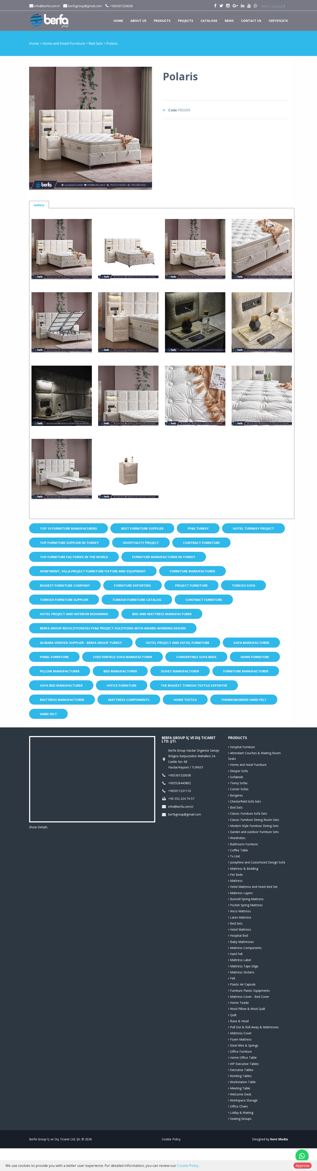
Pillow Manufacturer (59, 671)
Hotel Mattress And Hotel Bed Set (253, 887)
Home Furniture (255, 657)
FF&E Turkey (198, 528)
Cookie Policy (171, 1139)
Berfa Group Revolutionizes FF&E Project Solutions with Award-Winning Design (113, 628)
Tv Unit (234, 856)
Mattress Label (240, 960)
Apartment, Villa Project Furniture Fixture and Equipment (93, 571)
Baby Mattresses (241, 942)
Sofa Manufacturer (251, 642)
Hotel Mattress (240, 929)
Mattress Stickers (241, 972)
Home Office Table (243, 1057)
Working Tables (240, 1076)
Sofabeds (236, 777)
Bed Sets (96, 43)
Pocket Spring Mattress (246, 905)
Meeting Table (239, 1088)
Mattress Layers (241, 893)
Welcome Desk (240, 1094)
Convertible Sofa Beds (196, 657)
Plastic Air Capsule (242, 984)
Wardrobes (237, 838)
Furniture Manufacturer (192, 571)
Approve (302, 1165)
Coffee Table (238, 850)
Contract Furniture (201, 542)
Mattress (236, 881)
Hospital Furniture (242, 747)
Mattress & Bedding (243, 868)
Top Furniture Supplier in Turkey (69, 542)
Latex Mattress (240, 917)
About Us (138, 21)
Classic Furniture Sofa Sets (248, 813)
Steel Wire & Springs (243, 1045)
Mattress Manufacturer (62, 699)
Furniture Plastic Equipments (249, 991)
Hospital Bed (238, 935)
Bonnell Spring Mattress (246, 899)
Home (118, 21)
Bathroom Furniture (243, 844)
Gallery (39, 205)
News (229, 21)
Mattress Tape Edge (243, 966)
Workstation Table (242, 1082)
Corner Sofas (238, 789)
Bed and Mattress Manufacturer (161, 614)
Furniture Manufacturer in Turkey (163, 557)
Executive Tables (241, 1070)
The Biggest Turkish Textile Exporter (194, 685)
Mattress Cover (240, 1033)
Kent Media (279, 1139)
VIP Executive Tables (244, 1064)
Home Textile (185, 699)
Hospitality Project (141, 542)
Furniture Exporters (132, 585)
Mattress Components (128, 699)
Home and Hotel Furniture (64, 43)
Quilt (233, 1015)
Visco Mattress (240, 911)
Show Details (38, 827)
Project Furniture (191, 585)
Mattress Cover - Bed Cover (249, 997)
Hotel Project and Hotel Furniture (177, 642)
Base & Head (239, 1021)
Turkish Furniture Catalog (136, 599)
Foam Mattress (240, 1039)
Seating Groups (240, 1119)
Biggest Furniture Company (65, 585)
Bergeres (236, 795)
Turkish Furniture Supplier (64, 599)
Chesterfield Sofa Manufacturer (122, 657)
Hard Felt (48, 714)
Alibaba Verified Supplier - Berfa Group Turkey (81, 642)
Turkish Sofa (243, 585)
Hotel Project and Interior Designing (74, 614)
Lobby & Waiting (241, 1113)
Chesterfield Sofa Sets (245, 801)
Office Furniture (122, 685)
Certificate (278, 21)
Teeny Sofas (238, 783)
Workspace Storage (243, 1100)
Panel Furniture (54, 657)
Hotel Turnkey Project (253, 528)
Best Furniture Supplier (142, 528)
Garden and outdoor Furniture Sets (254, 832)
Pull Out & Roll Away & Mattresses (254, 1027)
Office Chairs (238, 1106)
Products (162, 21)
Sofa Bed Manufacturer (61, 685)
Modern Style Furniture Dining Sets (254, 826)
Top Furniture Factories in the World (74, 557)
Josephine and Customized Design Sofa (257, 862)
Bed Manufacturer (120, 671)
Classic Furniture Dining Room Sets (254, 820)
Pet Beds (236, 875)
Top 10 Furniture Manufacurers (68, 528)
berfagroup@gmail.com (84, 6)
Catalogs (209, 21)
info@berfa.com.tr (46, 6)
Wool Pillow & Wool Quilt (247, 1009)
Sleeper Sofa (238, 771)
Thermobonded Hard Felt (244, 699)
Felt (232, 978)
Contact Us (251, 21)
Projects (185, 21)
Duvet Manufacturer (180, 671)
